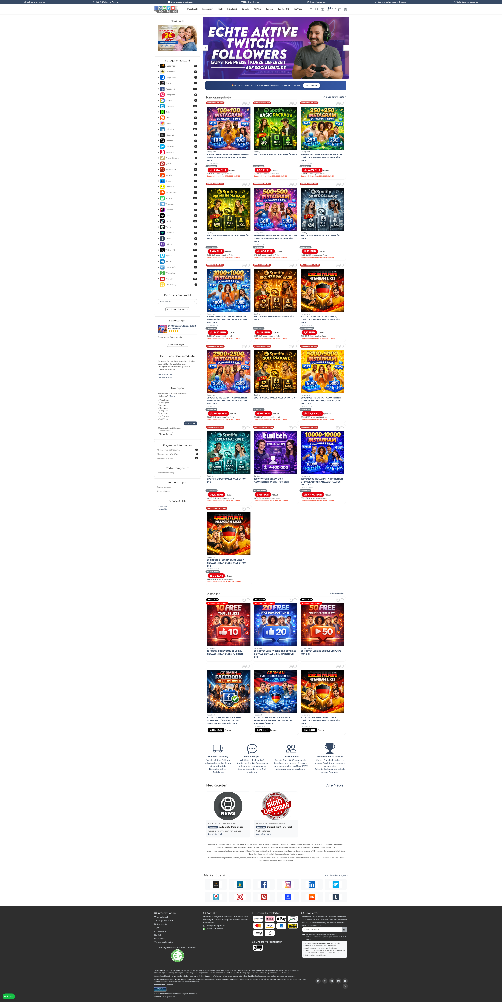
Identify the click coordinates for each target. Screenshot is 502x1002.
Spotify (245, 9)
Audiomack (181, 66)
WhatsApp (181, 273)
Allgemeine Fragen (177, 458)
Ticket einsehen (164, 491)
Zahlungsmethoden (164, 920)
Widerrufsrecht (161, 917)
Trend (172, 396)
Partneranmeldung (165, 473)
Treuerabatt (163, 506)
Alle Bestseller (337, 593)
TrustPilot (181, 233)
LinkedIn (181, 129)
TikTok (257, 9)
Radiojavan (181, 169)
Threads (181, 210)
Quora (181, 164)
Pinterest (181, 152)
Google (181, 100)
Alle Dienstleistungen (335, 875)
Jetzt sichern (311, 85)
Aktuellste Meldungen (226, 827)
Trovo (181, 227)
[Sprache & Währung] (322, 9)
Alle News (334, 785)
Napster (181, 141)
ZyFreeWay (181, 284)
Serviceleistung (282, 973)
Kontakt (158, 935)
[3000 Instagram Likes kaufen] (162, 329)
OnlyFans (181, 146)
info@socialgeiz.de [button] (216, 925)
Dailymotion (181, 77)
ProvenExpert (181, 158)
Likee (181, 123)
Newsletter (163, 509)
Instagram (207, 9)
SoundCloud (181, 192)
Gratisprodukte (165, 377)
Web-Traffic (181, 267)
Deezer (181, 83)
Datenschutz (160, 924)
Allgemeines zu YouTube (177, 454)
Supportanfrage (164, 487)
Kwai (181, 118)
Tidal (181, 215)
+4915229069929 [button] (215, 928)
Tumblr (181, 238)
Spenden (169, 985)
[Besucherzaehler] (160, 989)
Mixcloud (232, 9)
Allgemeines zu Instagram (177, 450)
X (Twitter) (164, 416)
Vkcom (181, 261)
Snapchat (181, 187)
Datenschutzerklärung (321, 943)
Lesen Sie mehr (215, 834)
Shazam (181, 181)
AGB (156, 927)
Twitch (269, 9)
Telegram (181, 204)
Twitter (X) (283, 9)
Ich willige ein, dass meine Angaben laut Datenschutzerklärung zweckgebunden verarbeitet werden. (326, 936)
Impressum (160, 931)
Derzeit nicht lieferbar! (274, 827)
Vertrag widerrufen (163, 942)
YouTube (298, 9)
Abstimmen (190, 423)
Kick (220, 9)
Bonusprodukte (165, 375)
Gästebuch (159, 938)
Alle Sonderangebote (334, 97)
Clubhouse (181, 71)
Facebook (192, 9)
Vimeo (181, 256)
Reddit (181, 175)
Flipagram (181, 95)
